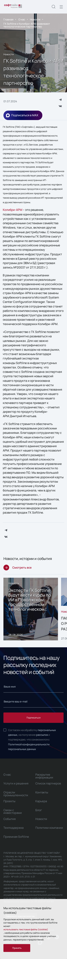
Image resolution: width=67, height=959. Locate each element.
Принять (17, 947)
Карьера (41, 801)
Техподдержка (13, 828)
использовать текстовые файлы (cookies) (25, 929)
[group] (30, 609)
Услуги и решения (15, 783)
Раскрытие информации (44, 776)
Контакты (41, 792)
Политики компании (49, 828)
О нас (21, 19)
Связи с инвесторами (12, 811)
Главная (8, 19)
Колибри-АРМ (12, 210)
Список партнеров (48, 783)
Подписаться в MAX (24, 115)
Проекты (9, 801)
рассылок (42, 735)
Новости (35, 19)
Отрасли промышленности (15, 793)
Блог (38, 810)
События (9, 819)
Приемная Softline (16, 837)
